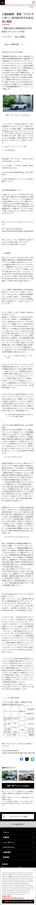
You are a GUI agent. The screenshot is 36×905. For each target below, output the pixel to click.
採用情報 (6, 857)
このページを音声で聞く (12, 44)
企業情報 (6, 837)
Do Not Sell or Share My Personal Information (18, 901)
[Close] (34, 870)
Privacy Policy (6, 896)
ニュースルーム (8, 842)
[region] (18, 886)
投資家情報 (7, 852)
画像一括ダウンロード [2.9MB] (18, 785)
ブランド (6, 832)
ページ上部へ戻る (17, 824)
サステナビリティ (9, 847)
